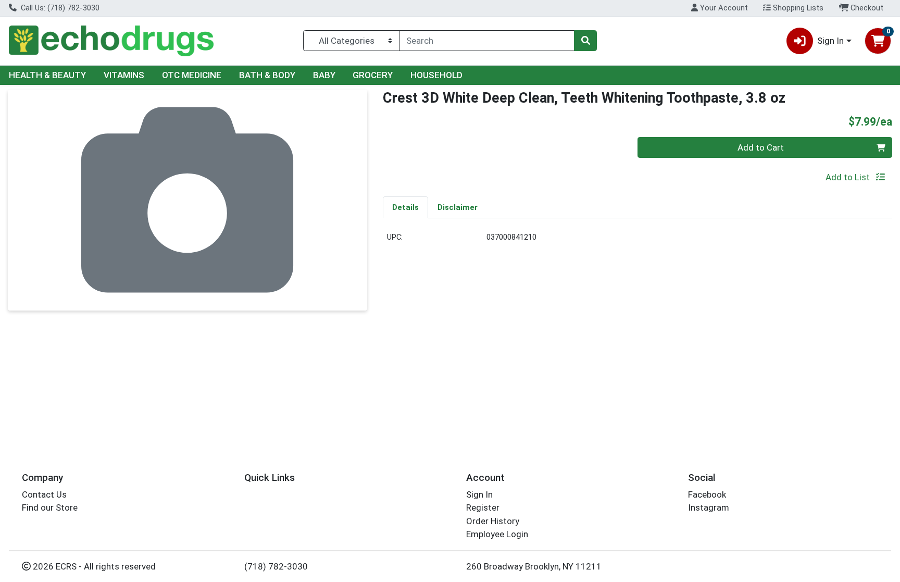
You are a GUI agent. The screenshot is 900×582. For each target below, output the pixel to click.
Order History (492, 521)
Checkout (865, 8)
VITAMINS (124, 75)
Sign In (479, 494)
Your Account (723, 8)
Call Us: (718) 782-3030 (59, 8)
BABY (324, 75)
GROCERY (373, 75)
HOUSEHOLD (436, 75)
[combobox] (486, 40)
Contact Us (44, 494)
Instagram (708, 507)
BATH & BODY (267, 75)
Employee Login (497, 534)
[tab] (405, 206)
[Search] (585, 40)
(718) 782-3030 (276, 566)
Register (482, 507)
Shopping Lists (797, 8)
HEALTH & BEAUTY (47, 75)
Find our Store (50, 507)
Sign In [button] (830, 40)
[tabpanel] (637, 241)
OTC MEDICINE (191, 75)
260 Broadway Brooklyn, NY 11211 (534, 566)
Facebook (707, 494)
